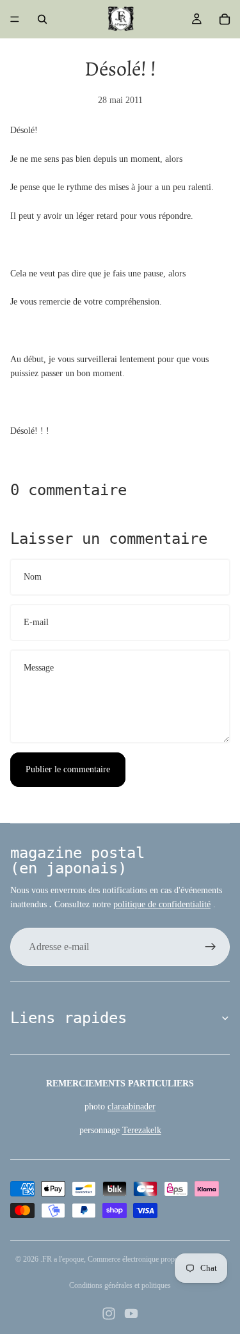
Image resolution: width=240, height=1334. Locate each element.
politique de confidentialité (162, 904)
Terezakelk (141, 1130)
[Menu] (14, 19)
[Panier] (225, 19)
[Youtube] (131, 1313)
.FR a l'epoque (62, 1259)
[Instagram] (108, 1313)
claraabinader (132, 1106)
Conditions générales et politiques (120, 1285)
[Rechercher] (42, 19)
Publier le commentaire (68, 769)
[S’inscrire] (210, 946)
